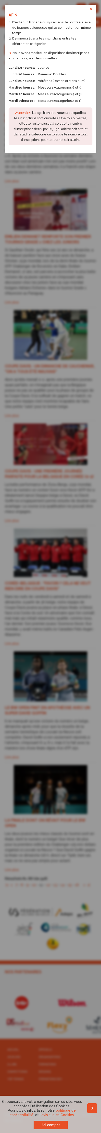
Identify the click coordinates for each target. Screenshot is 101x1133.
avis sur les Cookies (57, 1115)
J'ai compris (50, 1125)
